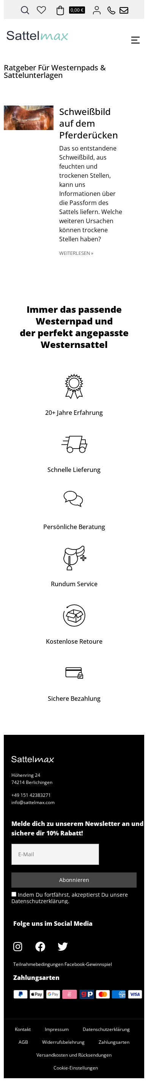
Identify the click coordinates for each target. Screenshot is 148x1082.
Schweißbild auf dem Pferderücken (88, 123)
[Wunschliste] (41, 8)
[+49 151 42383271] (109, 8)
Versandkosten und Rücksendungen (74, 1055)
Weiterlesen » (76, 253)
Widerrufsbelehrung (63, 1042)
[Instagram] (18, 946)
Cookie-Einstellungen (76, 1068)
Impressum (57, 1029)
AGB (23, 1042)
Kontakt (23, 1029)
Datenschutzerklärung (106, 1029)
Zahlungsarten (114, 1042)
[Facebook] (40, 946)
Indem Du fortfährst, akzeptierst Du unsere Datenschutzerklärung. (69, 897)
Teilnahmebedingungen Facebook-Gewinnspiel (62, 964)
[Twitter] (62, 946)
